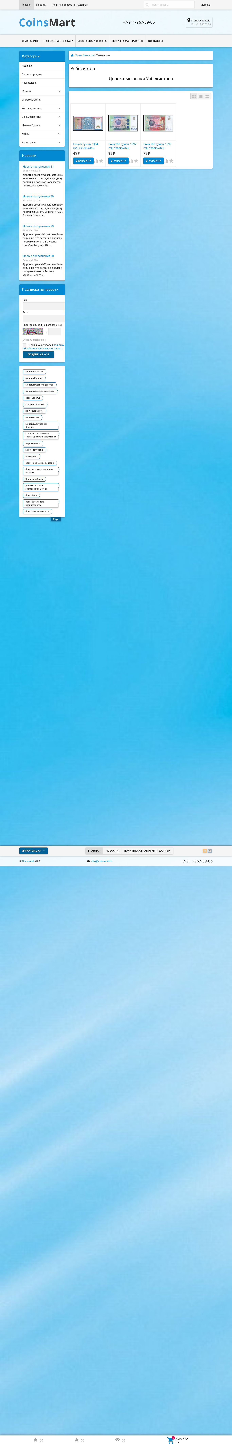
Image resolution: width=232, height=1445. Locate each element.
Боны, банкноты (41, 117)
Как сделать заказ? (58, 41)
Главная (26, 4)
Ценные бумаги (41, 125)
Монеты (41, 91)
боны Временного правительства (34, 503)
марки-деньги (32, 443)
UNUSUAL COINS (31, 99)
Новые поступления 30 (38, 196)
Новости (41, 4)
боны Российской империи (39, 463)
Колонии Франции (34, 404)
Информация (31, 850)
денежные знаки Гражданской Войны (36, 487)
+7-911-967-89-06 (139, 22)
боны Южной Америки (37, 511)
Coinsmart (28, 861)
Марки (41, 134)
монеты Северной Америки (40, 391)
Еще (55, 519)
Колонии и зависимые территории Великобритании (40, 435)
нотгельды (31, 456)
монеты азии (32, 417)
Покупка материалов (127, 41)
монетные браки (34, 371)
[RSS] (205, 851)
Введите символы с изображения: (42, 325)
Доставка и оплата (92, 41)
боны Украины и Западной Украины (39, 471)
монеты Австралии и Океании (36, 425)
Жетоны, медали (41, 108)
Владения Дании (34, 479)
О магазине (30, 41)
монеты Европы (33, 378)
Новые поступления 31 (38, 166)
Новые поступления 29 (38, 226)
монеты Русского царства (39, 384)
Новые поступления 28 (38, 256)
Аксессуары (41, 142)
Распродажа (29, 82)
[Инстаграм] (210, 851)
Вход (205, 4)
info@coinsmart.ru (99, 861)
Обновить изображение (34, 340)
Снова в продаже (32, 74)
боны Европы (32, 398)
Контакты (155, 41)
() (38, 1439)
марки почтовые (34, 450)
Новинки (27, 65)
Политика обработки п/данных (69, 4)
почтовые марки (34, 411)
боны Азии (31, 495)
